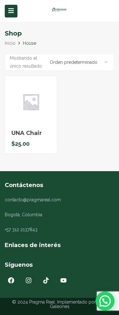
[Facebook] (11, 280)
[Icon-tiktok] (46, 280)
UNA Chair (26, 133)
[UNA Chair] (31, 101)
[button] (105, 301)
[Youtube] (63, 280)
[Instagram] (28, 280)
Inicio (10, 43)
